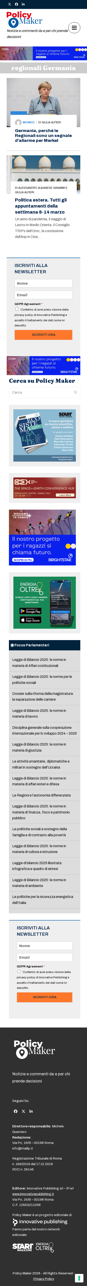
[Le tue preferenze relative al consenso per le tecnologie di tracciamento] (79, 1278)
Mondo (29, 122)
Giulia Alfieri (51, 122)
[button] (74, 27)
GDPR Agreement (28, 304)
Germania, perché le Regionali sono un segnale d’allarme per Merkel (43, 135)
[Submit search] (75, 392)
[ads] (43, 59)
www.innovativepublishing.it (33, 1194)
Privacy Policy (43, 1279)
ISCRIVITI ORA (43, 334)
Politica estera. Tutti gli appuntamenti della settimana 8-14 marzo (41, 206)
